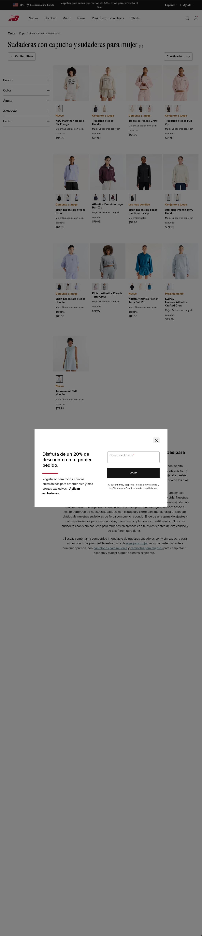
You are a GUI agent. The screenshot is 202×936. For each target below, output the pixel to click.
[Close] (156, 440)
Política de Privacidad (146, 484)
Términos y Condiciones (126, 488)
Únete (133, 473)
